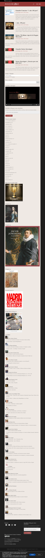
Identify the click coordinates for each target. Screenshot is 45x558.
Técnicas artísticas (8, 179)
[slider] (21, 104)
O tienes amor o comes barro (11, 389)
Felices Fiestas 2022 (9, 469)
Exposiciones (7, 142)
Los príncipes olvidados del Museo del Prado (13, 430)
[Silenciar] (36, 104)
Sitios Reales (7, 176)
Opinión (6, 165)
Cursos (6, 135)
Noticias (6, 163)
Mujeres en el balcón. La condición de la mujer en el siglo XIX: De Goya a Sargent (20, 462)
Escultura (6, 140)
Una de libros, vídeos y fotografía (11, 382)
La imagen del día (8, 152)
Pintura (6, 170)
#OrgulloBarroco (8, 122)
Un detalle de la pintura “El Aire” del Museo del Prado (15, 491)
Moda (6, 156)
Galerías (6, 147)
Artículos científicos (8, 129)
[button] (22, 96)
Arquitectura (7, 124)
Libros (6, 154)
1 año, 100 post (20, 23)
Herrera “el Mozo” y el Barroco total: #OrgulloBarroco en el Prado (17, 398)
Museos (6, 160)
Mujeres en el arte (8, 158)
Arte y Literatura (8, 126)
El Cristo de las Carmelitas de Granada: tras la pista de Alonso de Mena (18, 339)
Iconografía (7, 151)
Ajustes (39, 554)
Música (6, 161)
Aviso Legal (17, 549)
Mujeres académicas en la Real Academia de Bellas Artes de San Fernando (18, 418)
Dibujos (6, 136)
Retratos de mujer (8, 174)
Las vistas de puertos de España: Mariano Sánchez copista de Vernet (17, 480)
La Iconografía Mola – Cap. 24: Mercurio (13, 440)
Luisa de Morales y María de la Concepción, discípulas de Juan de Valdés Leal (19, 355)
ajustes (24, 556)
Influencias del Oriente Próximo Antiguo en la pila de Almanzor (17, 496)
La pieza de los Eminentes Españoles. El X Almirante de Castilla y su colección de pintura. (21, 425)
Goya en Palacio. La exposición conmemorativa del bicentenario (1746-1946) (19, 482)
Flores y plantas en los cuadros (10, 144)
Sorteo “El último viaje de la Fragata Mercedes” (27, 36)
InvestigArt (13, 538)
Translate (13, 77)
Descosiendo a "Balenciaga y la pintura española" (14, 403)
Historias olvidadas (8, 149)
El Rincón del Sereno (8, 138)
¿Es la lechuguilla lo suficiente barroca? (12, 363)
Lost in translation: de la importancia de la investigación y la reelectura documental (20, 455)
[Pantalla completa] (38, 104)
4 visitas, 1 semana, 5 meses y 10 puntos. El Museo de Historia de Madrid (18, 368)
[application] (22, 96)
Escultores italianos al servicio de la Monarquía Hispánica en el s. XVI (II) (18, 375)
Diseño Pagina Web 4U (22, 550)
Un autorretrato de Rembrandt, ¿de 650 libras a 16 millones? (16, 410)
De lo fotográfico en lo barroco (11, 405)
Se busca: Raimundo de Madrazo (11, 460)
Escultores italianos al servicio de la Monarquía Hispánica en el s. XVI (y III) (19, 373)
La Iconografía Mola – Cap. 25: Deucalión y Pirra (14, 439)
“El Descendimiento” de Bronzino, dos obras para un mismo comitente (18, 453)
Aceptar (32, 554)
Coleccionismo (7, 131)
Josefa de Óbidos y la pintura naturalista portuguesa (14, 354)
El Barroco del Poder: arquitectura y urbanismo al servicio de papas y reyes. (18, 514)
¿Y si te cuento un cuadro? (9, 120)
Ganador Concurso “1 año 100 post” (27, 10)
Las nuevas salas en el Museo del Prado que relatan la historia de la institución (19, 446)
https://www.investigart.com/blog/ (10, 543)
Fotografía (7, 145)
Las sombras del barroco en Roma (11, 388)
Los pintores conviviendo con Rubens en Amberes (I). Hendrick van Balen (18, 346)
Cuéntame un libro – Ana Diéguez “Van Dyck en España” (15, 348)
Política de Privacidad (11, 549)
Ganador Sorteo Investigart (24, 49)
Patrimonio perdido (8, 167)
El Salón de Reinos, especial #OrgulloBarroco (13, 341)
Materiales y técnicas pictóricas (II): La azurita (14, 503)
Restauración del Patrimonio (10, 172)
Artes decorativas (8, 127)
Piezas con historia (8, 169)
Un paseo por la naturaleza (10, 380)
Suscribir (9, 115)
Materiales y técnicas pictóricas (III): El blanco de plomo (15, 502)
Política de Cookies (23, 549)
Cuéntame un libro (8, 133)
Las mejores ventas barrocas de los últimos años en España (16, 412)
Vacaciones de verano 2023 (10, 467)
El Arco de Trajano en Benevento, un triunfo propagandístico (16, 474)
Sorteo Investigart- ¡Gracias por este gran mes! (27, 62)
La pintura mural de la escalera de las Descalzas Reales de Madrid (17, 423)
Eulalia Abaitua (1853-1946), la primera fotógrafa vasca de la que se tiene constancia (20, 448)
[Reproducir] (6, 104)
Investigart (19, 12)
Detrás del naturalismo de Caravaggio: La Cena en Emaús (15, 509)
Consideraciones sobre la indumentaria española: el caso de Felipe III (17, 361)
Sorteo (27, 12)
